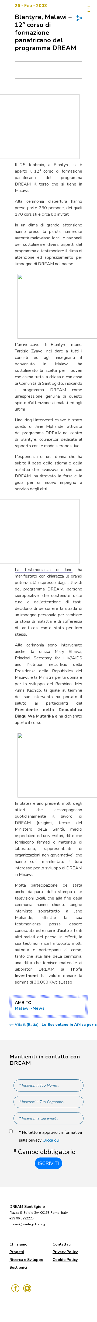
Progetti (16, 1251)
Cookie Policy (65, 1259)
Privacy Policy (65, 1251)
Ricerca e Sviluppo (26, 1259)
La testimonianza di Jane (43, 570)
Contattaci (62, 1244)
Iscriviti (48, 1163)
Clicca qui (51, 1140)
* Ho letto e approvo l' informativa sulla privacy (50, 1136)
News (39, 1008)
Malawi (22, 1008)
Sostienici (18, 1267)
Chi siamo (18, 1244)
